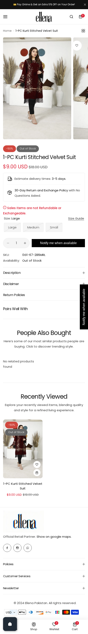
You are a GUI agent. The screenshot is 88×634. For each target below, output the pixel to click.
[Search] (71, 16)
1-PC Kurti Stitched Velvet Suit (22, 486)
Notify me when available (58, 243)
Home (7, 31)
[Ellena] (44, 16)
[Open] (10, 624)
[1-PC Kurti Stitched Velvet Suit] (23, 449)
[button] (10, 612)
